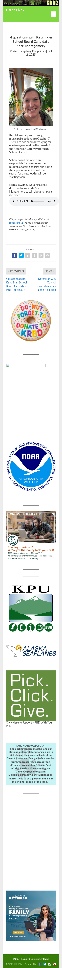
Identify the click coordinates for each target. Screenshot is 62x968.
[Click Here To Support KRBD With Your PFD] (31, 695)
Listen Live (14, 10)
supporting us (16, 222)
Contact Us (30, 964)
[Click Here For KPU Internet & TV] (31, 608)
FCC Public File (14, 964)
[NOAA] (31, 466)
